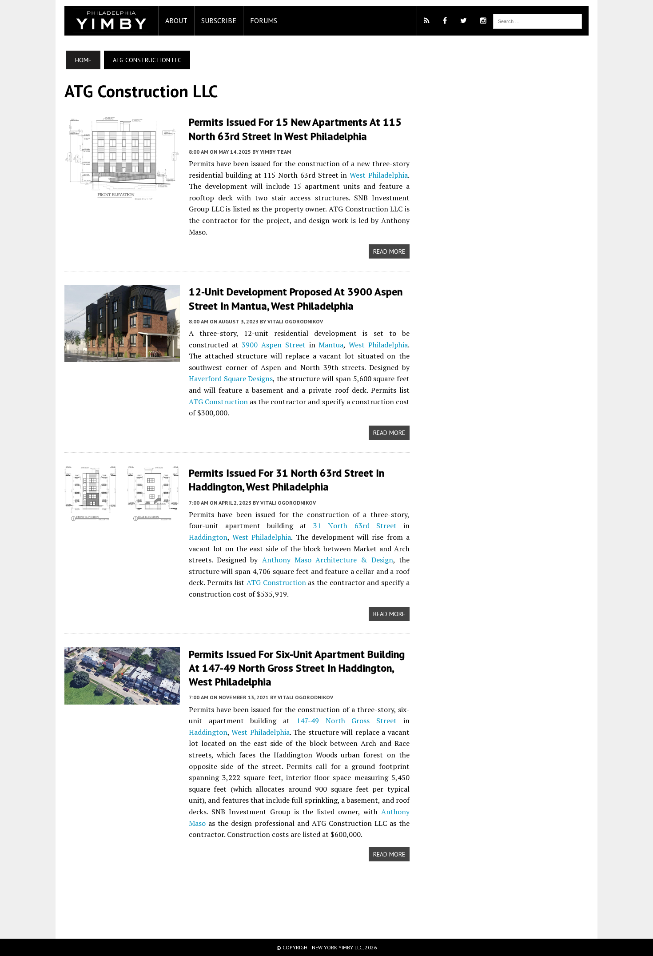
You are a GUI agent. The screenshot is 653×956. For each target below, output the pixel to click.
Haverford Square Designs (231, 378)
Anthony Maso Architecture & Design (327, 560)
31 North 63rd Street (354, 525)
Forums (263, 20)
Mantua (331, 345)
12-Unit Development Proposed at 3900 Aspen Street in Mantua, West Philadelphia (295, 298)
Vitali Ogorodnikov (295, 321)
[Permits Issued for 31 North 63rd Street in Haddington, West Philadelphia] (122, 515)
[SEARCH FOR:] (537, 20)
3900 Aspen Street (273, 345)
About (176, 20)
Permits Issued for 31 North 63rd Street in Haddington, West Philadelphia (286, 480)
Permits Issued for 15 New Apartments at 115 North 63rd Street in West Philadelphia (295, 129)
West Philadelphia (379, 175)
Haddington (208, 537)
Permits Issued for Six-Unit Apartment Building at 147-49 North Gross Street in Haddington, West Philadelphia (297, 668)
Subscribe (218, 20)
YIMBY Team (275, 151)
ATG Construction (218, 401)
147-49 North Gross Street (346, 720)
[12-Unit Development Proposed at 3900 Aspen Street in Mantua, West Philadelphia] (122, 355)
